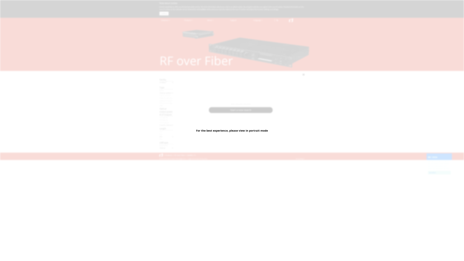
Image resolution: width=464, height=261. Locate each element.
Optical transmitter (166, 98)
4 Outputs (164, 117)
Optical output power (166, 110)
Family (163, 79)
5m (161, 139)
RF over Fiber (179, 155)
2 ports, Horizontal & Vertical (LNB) (166, 125)
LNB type (164, 142)
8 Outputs (164, 120)
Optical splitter (165, 93)
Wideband (164, 145)
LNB (161, 105)
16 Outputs (164, 122)
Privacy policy (203, 159)
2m (161, 134)
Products (188, 20)
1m (161, 131)
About (209, 20)
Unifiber (163, 82)
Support (233, 20)
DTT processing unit (166, 103)
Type (162, 87)
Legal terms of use (194, 159)
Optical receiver (166, 100)
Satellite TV (191, 155)
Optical (162, 148)
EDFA (162, 90)
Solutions (165, 20)
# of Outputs (166, 114)
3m (161, 136)
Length (163, 128)
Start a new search (240, 110)
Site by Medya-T (300, 159)
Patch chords (165, 95)
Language (257, 20)
